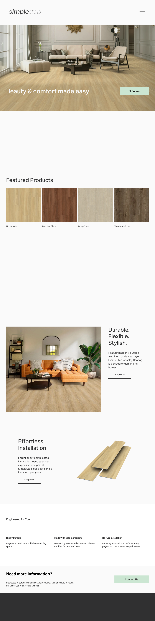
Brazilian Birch (49, 226)
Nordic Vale (11, 226)
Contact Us (131, 579)
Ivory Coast (83, 226)
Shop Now (135, 91)
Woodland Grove (122, 226)
